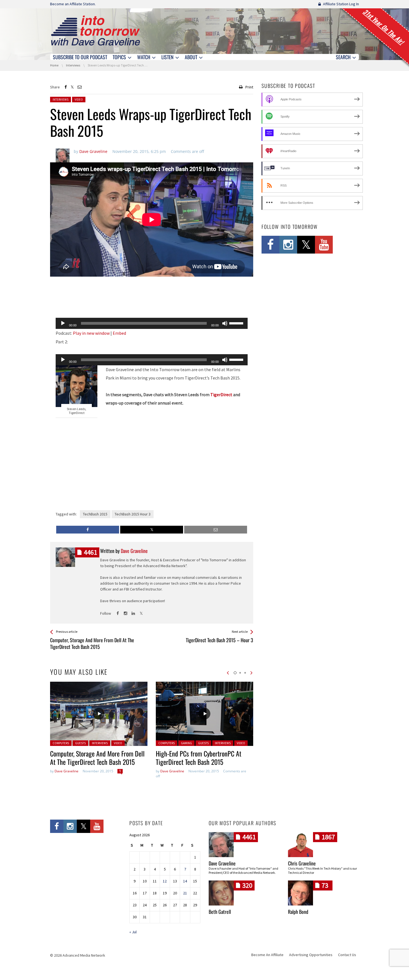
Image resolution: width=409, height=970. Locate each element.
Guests (80, 743)
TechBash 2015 (95, 514)
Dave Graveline (66, 771)
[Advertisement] (152, 299)
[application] (152, 323)
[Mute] (225, 323)
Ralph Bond (298, 911)
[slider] (237, 323)
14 (185, 881)
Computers (61, 743)
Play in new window (91, 333)
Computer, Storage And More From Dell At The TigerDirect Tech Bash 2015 (97, 757)
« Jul (133, 931)
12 (165, 881)
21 (185, 892)
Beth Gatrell (220, 911)
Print (249, 87)
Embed (119, 333)
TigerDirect (221, 394)
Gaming (186, 743)
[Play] (63, 323)
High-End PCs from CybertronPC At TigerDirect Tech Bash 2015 (198, 757)
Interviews (60, 99)
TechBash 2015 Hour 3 (133, 514)
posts (90, 552)
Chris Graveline (302, 863)
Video (79, 99)
